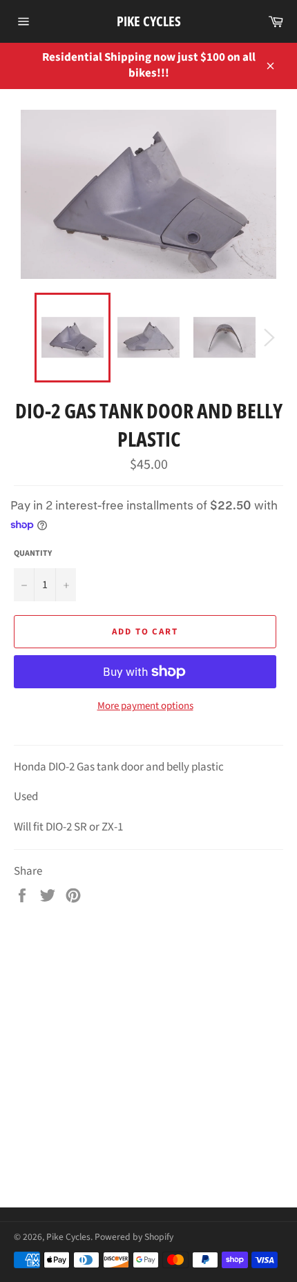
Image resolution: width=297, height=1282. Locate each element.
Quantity (33, 553)
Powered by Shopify (134, 1236)
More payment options (145, 706)
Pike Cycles (149, 21)
